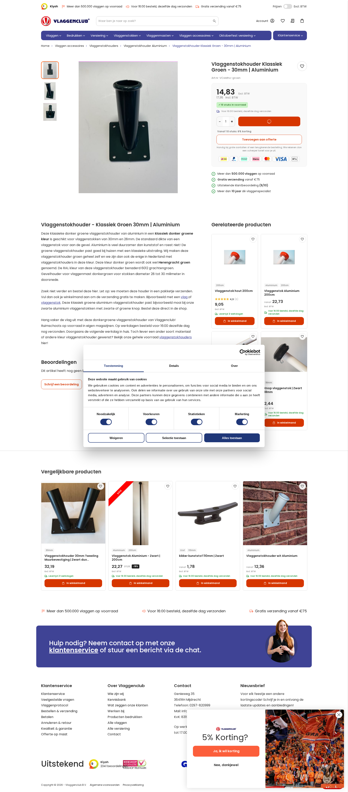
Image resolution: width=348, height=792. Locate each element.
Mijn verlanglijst (283, 21)
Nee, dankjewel (226, 765)
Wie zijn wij (116, 693)
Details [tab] (174, 365)
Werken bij (116, 711)
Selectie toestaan (174, 438)
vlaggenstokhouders (175, 337)
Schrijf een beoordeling (61, 384)
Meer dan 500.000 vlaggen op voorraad (94, 6)
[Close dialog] (338, 714)
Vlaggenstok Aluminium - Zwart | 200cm (136, 558)
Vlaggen (52, 35)
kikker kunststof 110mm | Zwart (201, 556)
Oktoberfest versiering (236, 35)
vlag (184, 297)
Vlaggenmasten (158, 35)
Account (262, 21)
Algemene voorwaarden (105, 785)
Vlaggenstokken (126, 35)
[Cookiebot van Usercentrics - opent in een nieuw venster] (242, 352)
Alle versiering (119, 728)
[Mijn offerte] (292, 21)
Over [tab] (234, 365)
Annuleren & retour (56, 722)
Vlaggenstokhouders (103, 46)
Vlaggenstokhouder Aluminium (145, 46)
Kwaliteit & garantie (56, 728)
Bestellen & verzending (59, 711)
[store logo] (65, 21)
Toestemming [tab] (113, 365)
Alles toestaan (232, 438)
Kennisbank (117, 699)
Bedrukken (74, 35)
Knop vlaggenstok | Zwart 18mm (283, 390)
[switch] (151, 422)
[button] (51, 89)
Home (45, 46)
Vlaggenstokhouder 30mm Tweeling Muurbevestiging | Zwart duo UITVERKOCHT (71, 558)
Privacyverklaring (133, 785)
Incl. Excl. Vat (287, 6)
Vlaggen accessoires (195, 35)
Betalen (47, 717)
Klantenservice (53, 693)
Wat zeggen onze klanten (128, 705)
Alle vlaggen (117, 722)
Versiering (98, 35)
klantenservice (73, 650)
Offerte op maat (54, 734)
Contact (114, 734)
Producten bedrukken (125, 717)
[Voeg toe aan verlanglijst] (302, 66)
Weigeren (116, 438)
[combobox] (157, 21)
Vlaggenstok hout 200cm (234, 291)
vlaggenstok (51, 302)
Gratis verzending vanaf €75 (221, 6)
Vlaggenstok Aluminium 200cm (281, 293)
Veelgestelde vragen (57, 699)
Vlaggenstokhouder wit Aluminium (271, 556)
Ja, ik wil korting (226, 751)
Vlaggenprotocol (54, 705)
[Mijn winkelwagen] (302, 21)
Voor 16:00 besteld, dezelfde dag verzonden (161, 6)
